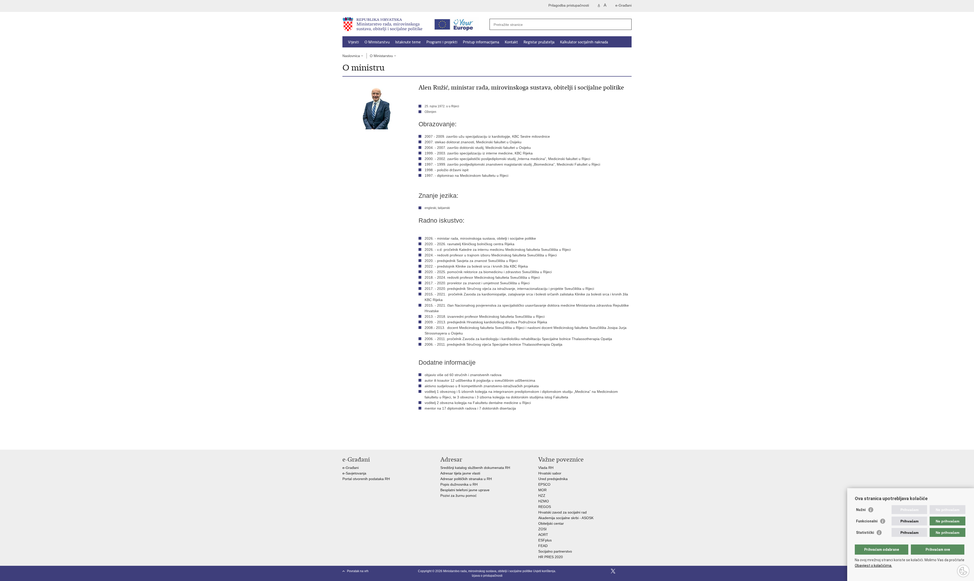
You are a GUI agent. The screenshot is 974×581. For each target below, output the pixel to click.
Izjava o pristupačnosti (487, 575)
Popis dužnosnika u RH (459, 484)
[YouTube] (621, 571)
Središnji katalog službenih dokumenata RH (475, 468)
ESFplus (545, 540)
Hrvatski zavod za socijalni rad (562, 512)
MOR (542, 490)
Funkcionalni (867, 521)
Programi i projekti (441, 42)
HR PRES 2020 (550, 557)
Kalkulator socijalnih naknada (584, 42)
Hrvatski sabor (549, 473)
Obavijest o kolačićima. (873, 566)
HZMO (543, 501)
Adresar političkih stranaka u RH (466, 479)
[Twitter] (613, 571)
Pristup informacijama (481, 42)
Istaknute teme (408, 42)
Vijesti (353, 42)
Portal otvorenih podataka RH (366, 479)
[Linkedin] (629, 571)
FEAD (543, 546)
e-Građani (623, 5)
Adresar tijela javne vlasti (460, 473)
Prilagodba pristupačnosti (568, 5)
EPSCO (544, 484)
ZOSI (542, 529)
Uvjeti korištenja (544, 571)
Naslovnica (351, 56)
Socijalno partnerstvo (555, 551)
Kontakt (511, 42)
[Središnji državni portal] (364, 6)
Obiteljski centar (551, 523)
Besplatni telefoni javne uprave (465, 490)
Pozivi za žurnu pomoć (458, 496)
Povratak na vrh (358, 571)
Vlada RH (545, 468)
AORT (543, 535)
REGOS (544, 507)
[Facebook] (605, 571)
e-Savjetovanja (354, 473)
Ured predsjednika (553, 479)
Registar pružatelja (539, 42)
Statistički (865, 533)
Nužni (861, 510)
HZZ (541, 496)
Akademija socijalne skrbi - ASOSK (566, 518)
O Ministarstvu (377, 42)
